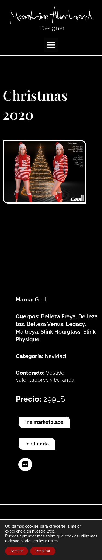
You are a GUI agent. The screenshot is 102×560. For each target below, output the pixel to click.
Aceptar (17, 551)
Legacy (75, 324)
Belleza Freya (58, 316)
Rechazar (43, 551)
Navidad (55, 356)
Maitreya (27, 331)
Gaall (41, 299)
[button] (51, 45)
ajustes (51, 541)
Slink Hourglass (61, 331)
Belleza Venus (45, 324)
